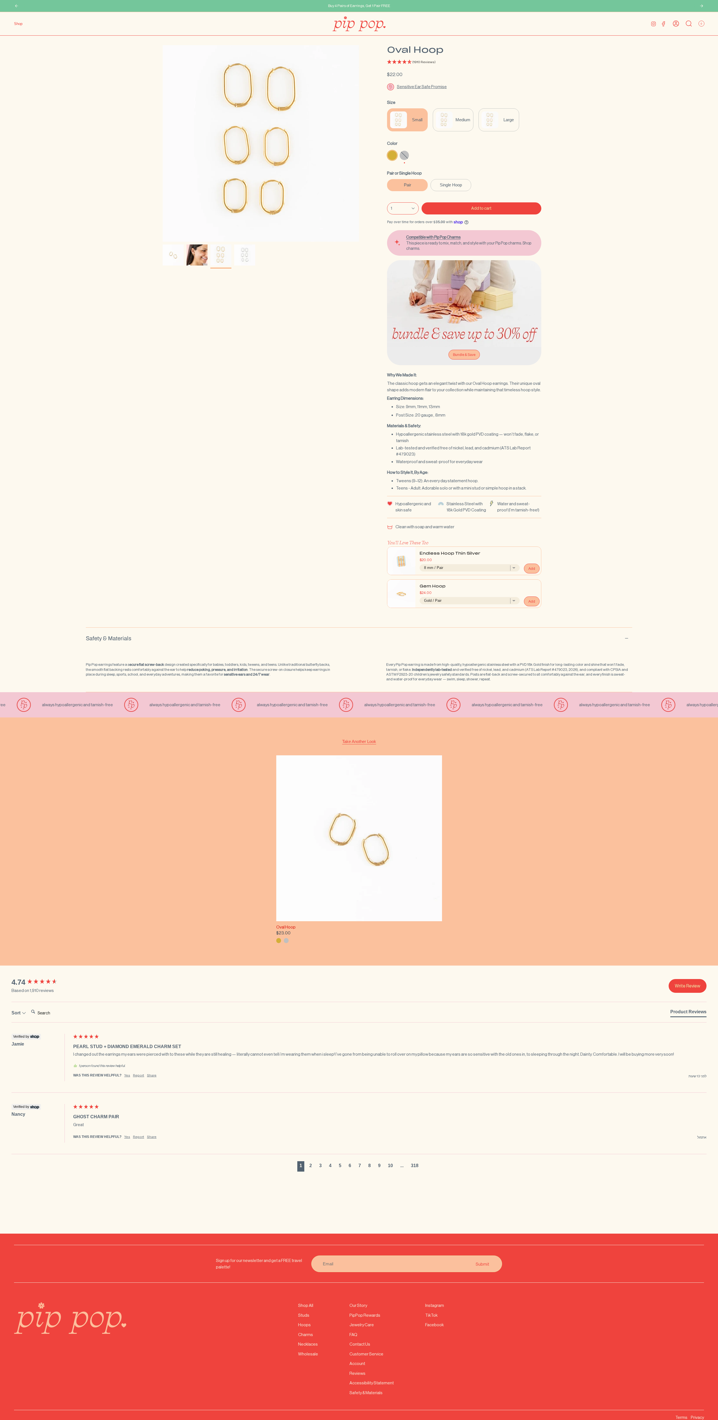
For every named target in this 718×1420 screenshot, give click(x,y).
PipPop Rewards (364, 1315)
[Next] (701, 5)
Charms (305, 1334)
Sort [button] (16, 1012)
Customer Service (366, 1354)
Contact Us (359, 1344)
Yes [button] (127, 1075)
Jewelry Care (361, 1324)
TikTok (431, 1315)
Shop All (305, 1305)
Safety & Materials (108, 638)
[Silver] (286, 940)
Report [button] (138, 1075)
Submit (482, 1263)
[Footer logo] (70, 1318)
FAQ (353, 1334)
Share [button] (152, 1075)
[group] (40, 982)
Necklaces (308, 1344)
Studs (303, 1315)
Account (357, 1363)
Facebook (434, 1324)
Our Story (358, 1305)
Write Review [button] (687, 986)
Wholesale (308, 1354)
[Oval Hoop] (359, 838)
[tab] (688, 1013)
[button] (464, 62)
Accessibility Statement (371, 1382)
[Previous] (16, 5)
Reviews (357, 1373)
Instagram (434, 1305)
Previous (162, 143)
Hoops (304, 1324)
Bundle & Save (464, 355)
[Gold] (278, 940)
